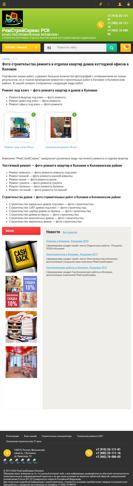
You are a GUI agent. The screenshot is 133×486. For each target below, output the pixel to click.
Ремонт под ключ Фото (19, 147)
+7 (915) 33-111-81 (118, 17)
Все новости (70, 232)
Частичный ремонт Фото (61, 147)
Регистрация (119, 4)
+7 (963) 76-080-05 (118, 32)
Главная (6, 58)
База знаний (30, 436)
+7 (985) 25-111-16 (118, 25)
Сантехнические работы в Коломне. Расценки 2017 (76, 267)
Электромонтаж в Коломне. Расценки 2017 (71, 254)
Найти (111, 48)
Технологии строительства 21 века (23, 441)
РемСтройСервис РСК (26, 30)
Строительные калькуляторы (57, 436)
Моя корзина (127, 46)
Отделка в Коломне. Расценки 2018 (67, 241)
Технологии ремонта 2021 (90, 436)
